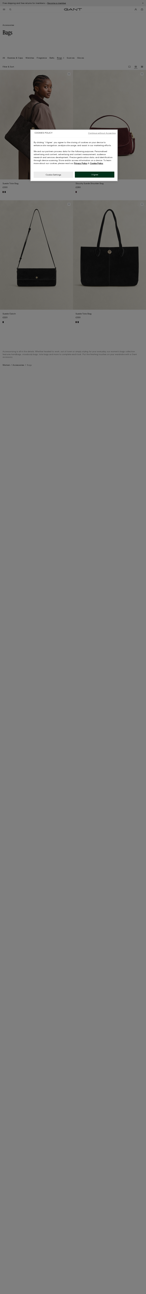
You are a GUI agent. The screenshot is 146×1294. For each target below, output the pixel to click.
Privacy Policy (80, 163)
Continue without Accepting (102, 133)
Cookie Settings (53, 174)
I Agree (94, 174)
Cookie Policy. (96, 163)
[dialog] (74, 155)
